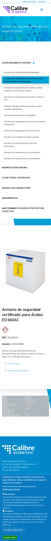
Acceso (41, 2)
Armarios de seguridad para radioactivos (22, 152)
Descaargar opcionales (19, 370)
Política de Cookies (11, 489)
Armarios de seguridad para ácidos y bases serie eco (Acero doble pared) (23, 80)
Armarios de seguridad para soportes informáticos (20, 144)
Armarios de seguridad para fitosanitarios (22, 158)
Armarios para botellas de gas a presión (21, 137)
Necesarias (10, 494)
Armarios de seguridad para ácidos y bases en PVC (24, 98)
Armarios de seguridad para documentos (22, 130)
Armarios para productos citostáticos (20, 115)
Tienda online (28, 2)
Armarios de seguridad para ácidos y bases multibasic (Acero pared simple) (23, 89)
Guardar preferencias (13, 530)
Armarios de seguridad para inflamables (21, 72)
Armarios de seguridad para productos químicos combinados (25, 123)
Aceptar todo (10, 537)
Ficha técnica (14, 363)
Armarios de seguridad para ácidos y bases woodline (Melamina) (23, 107)
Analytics (9, 511)
